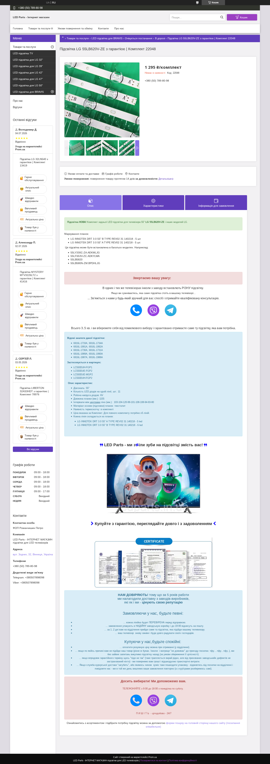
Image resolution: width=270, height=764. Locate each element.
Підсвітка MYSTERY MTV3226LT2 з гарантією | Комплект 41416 (32, 276)
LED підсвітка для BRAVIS (106, 38)
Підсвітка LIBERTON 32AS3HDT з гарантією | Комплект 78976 (34, 391)
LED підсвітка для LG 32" (28, 59)
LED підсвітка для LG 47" (28, 79)
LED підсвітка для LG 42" (28, 72)
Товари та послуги (39, 28)
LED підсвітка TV (23, 53)
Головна (18, 28)
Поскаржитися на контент (153, 760)
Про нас (119, 28)
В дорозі (160, 38)
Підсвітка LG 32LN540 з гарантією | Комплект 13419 (34, 162)
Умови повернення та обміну (75, 28)
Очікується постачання (138, 38)
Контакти (103, 28)
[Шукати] (222, 17)
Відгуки (17, 107)
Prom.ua (152, 757)
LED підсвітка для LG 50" (28, 85)
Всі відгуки (33, 449)
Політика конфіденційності (183, 760)
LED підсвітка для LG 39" (28, 66)
